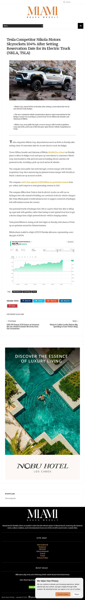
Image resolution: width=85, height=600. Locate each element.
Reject (77, 594)
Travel (42, 554)
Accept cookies (63, 594)
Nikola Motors (17, 291)
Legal (42, 556)
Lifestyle (42, 549)
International (42, 545)
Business (42, 547)
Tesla (34, 291)
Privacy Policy (42, 558)
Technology (27, 291)
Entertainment (42, 551)
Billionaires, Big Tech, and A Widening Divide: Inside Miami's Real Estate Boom (42, 575)
